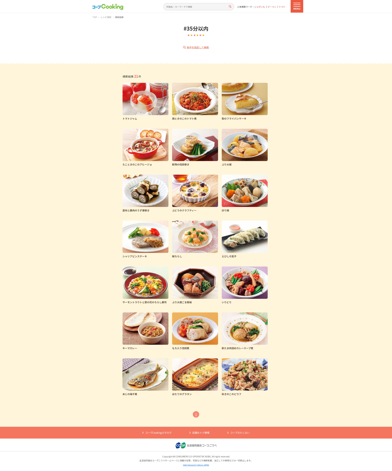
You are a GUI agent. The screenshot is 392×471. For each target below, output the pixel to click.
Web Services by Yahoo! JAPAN (196, 465)
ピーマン (272, 7)
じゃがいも (259, 7)
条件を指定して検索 (198, 47)
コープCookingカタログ (158, 432)
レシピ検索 (106, 17)
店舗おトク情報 (200, 432)
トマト (282, 7)
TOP (94, 17)
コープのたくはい (240, 432)
